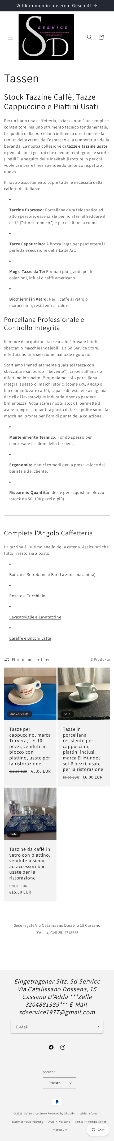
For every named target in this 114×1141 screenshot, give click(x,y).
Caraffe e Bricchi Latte (30, 638)
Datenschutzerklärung (27, 1121)
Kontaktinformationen (91, 1121)
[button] (10, 37)
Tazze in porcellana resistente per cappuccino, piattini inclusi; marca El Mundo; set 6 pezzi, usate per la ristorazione (83, 749)
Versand (65, 1121)
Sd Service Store (35, 1113)
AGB (51, 1121)
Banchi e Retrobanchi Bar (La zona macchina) (52, 574)
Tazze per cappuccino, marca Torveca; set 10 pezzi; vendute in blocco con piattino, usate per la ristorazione (30, 746)
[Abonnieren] (97, 1027)
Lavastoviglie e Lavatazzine (35, 617)
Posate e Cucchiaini (28, 596)
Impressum (59, 1129)
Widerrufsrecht (90, 1113)
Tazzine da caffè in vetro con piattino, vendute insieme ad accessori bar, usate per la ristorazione (29, 863)
